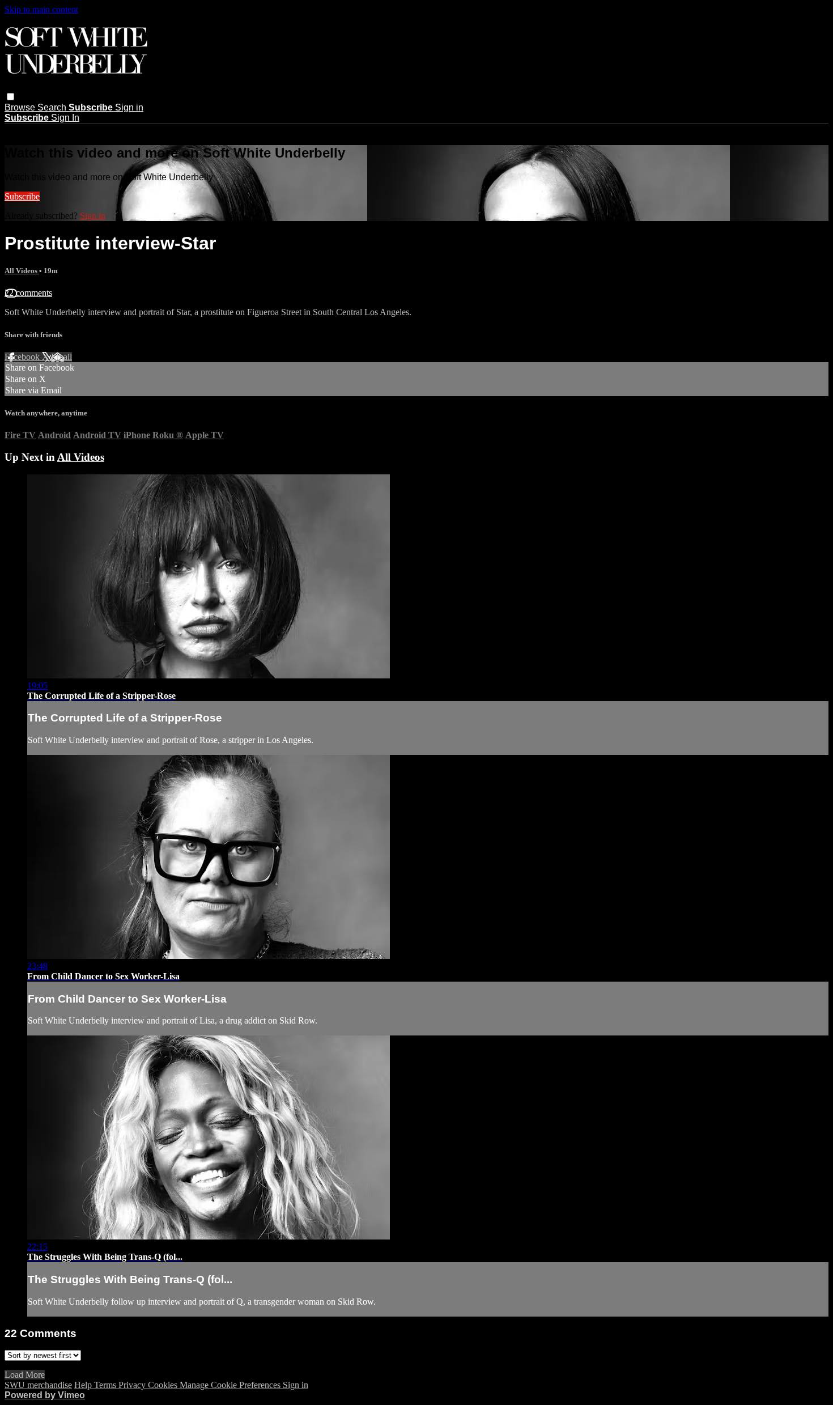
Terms (106, 1385)
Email (61, 357)
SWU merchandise (38, 1385)
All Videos (22, 270)
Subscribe (22, 196)
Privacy (133, 1385)
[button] (10, 96)
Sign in (129, 107)
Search (53, 107)
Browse (21, 107)
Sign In (65, 117)
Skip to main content (41, 9)
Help (84, 1385)
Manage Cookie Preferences (231, 1385)
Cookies (164, 1385)
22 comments (28, 293)
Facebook (23, 357)
